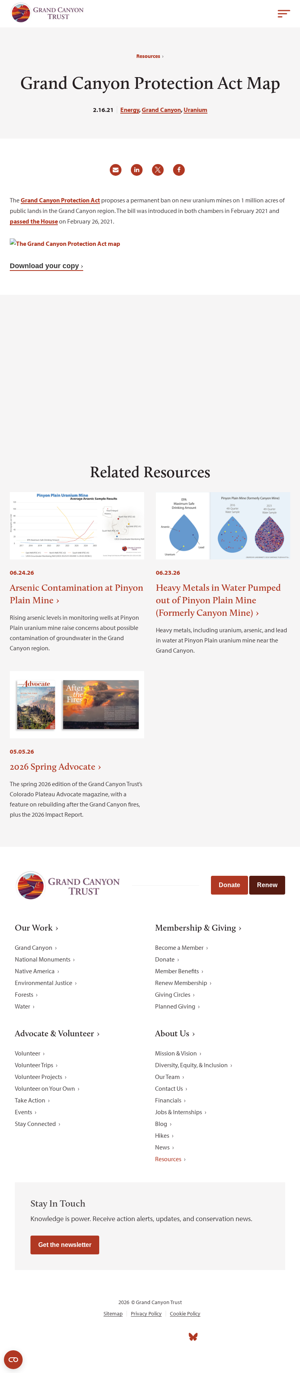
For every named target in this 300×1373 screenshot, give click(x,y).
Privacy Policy (146, 1314)
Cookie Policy (185, 1314)
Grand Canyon (161, 110)
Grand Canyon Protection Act (60, 200)
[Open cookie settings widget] (13, 1359)
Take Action (30, 1100)
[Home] (47, 14)
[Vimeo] (175, 1337)
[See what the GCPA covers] (65, 243)
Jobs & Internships (178, 1112)
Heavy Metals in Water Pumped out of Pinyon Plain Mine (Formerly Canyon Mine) (218, 600)
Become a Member (179, 947)
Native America (35, 971)
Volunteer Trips (34, 1065)
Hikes (162, 1135)
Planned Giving (175, 1006)
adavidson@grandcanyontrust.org (62, 410)
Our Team (167, 1077)
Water (22, 1006)
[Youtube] (158, 1337)
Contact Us (169, 1088)
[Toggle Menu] (284, 13)
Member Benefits (177, 971)
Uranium (195, 110)
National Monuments (42, 959)
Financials (168, 1100)
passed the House (34, 221)
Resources (148, 56)
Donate (229, 885)
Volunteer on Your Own (45, 1088)
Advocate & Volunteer (54, 1033)
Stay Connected (35, 1124)
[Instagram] (124, 1337)
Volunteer (27, 1053)
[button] (118, 172)
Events (23, 1112)
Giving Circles (172, 994)
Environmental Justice (43, 983)
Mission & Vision (176, 1053)
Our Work (34, 928)
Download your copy (44, 266)
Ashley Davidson (259, 400)
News (162, 1147)
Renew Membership (181, 983)
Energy (129, 110)
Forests (24, 994)
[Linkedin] (141, 1337)
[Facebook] (107, 1337)
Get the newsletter (64, 1244)
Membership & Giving (195, 928)
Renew (267, 885)
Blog (161, 1124)
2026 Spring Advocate (52, 766)
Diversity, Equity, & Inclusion (191, 1065)
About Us (172, 1033)
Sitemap (113, 1314)
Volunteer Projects (38, 1077)
